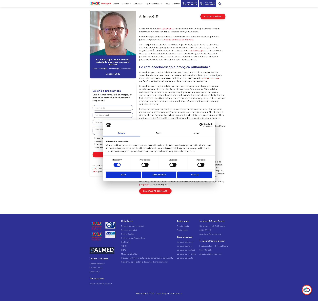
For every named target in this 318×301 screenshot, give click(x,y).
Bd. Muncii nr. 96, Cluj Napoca (212, 226)
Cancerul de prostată (186, 250)
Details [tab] (159, 133)
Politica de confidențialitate (133, 238)
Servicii (137, 4)
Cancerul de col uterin (186, 254)
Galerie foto (95, 272)
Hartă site (125, 242)
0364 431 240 (205, 230)
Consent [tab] (121, 133)
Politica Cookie (127, 234)
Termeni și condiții (129, 230)
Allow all (195, 175)
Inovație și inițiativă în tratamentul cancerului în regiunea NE (147, 258)
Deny (123, 175)
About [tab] (196, 133)
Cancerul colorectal (185, 258)
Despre (125, 4)
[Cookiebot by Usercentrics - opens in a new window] (201, 125)
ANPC (123, 246)
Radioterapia (182, 230)
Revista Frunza (96, 268)
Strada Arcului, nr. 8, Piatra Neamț (213, 246)
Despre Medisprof (97, 264)
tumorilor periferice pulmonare (177, 39)
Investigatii (103, 68)
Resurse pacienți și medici (132, 226)
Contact (176, 4)
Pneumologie (114, 68)
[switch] (145, 165)
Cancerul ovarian (184, 246)
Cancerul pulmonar (185, 242)
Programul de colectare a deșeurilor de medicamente (144, 262)
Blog (167, 4)
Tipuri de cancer (153, 4)
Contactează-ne (212, 16)
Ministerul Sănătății (129, 254)
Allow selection (159, 175)
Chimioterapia (183, 226)
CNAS (123, 250)
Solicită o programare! (155, 191)
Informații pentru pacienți (101, 284)
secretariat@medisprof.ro (210, 234)
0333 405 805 (205, 250)
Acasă (116, 4)
